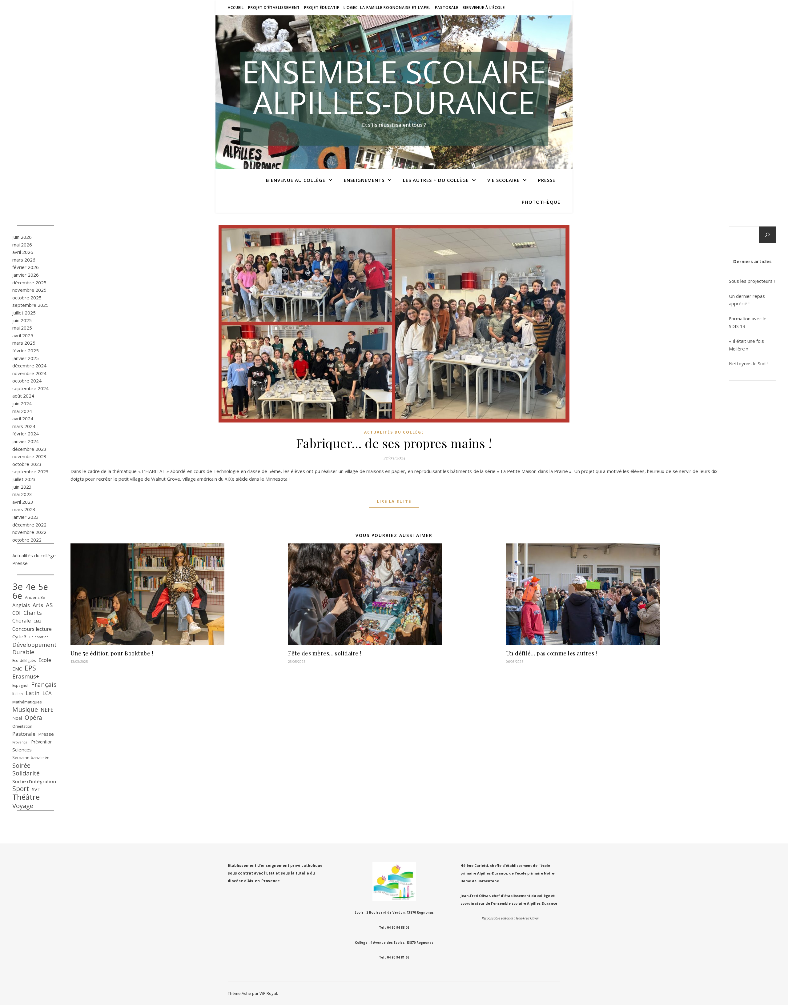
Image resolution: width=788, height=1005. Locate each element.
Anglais (21, 605)
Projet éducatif (321, 7)
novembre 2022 (29, 532)
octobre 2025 (27, 297)
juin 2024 (22, 403)
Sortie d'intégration (34, 781)
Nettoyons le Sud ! (748, 363)
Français (44, 684)
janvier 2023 (25, 517)
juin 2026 (22, 237)
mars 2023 (23, 509)
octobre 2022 (27, 540)
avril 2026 (22, 252)
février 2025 (25, 350)
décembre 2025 (29, 282)
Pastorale (446, 7)
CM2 (37, 621)
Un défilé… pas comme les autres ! (551, 653)
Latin (33, 693)
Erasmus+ (25, 676)
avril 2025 (22, 335)
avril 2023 (22, 502)
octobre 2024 (27, 381)
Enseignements (364, 180)
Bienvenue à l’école (484, 7)
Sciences (22, 750)
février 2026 (25, 267)
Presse (546, 180)
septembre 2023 (30, 471)
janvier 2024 (25, 441)
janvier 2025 (25, 358)
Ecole (44, 659)
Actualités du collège (34, 555)
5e (43, 587)
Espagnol (20, 685)
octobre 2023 (27, 464)
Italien (17, 693)
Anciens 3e (35, 597)
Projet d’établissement (274, 7)
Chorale (21, 620)
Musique (25, 709)
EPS (30, 668)
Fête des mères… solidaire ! (324, 653)
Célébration (39, 637)
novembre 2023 (29, 456)
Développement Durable (34, 648)
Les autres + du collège (436, 180)
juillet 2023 (24, 479)
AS (49, 605)
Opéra (33, 718)
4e (30, 587)
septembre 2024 (30, 388)
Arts (38, 605)
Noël (17, 718)
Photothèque (541, 202)
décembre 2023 (29, 449)
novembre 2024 (29, 373)
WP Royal (268, 993)
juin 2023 (22, 487)
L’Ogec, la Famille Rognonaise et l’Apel (387, 7)
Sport (20, 789)
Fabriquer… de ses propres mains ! (394, 443)
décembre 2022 (29, 525)
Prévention (42, 742)
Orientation (22, 726)
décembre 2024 (29, 365)
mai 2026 (22, 245)
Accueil (236, 7)
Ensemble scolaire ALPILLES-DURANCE (394, 87)
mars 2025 (23, 343)
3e (17, 587)
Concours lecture (32, 629)
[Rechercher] (767, 234)
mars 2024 (23, 426)
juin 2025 (22, 320)
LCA (47, 693)
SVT (36, 789)
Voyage (22, 806)
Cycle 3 (19, 636)
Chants (32, 612)
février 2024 (25, 433)
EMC (17, 669)
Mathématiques (27, 702)
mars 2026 (23, 260)
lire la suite (394, 501)
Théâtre (26, 797)
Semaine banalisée (31, 757)
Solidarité (26, 773)
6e (17, 595)
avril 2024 (22, 418)
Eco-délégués (24, 660)
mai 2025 (22, 328)
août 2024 (23, 396)
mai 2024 (22, 411)
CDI (16, 612)
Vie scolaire (503, 180)
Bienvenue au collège (295, 180)
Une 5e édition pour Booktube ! (111, 653)
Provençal (20, 742)
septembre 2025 (30, 305)
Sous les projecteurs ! (752, 281)
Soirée (21, 765)
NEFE (47, 709)
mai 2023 (22, 494)
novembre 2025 (29, 290)
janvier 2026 (25, 275)
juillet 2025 (24, 313)
